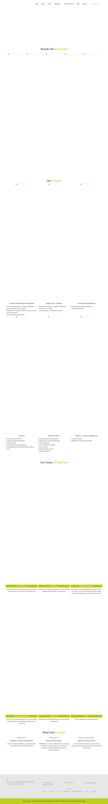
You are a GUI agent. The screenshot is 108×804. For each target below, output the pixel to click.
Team (58, 791)
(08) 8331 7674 (57, 763)
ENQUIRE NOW (54, 767)
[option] (16, 112)
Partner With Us (77, 791)
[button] (6, 112)
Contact (93, 791)
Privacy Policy (27, 801)
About (51, 791)
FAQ (86, 791)
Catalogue (66, 791)
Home (44, 791)
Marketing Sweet (80, 801)
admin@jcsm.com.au (90, 783)
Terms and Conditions (38, 801)
